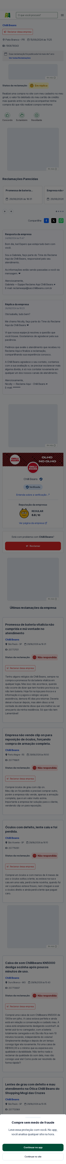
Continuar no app (33, 1147)
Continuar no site (33, 1156)
